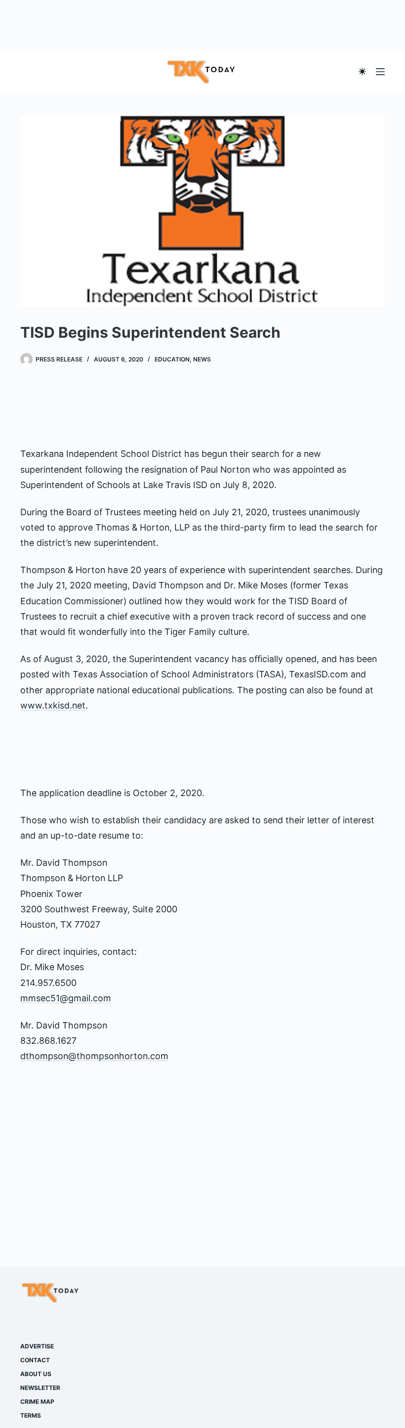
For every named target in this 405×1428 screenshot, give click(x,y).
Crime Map (37, 1401)
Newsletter (40, 1387)
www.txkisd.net (52, 705)
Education (172, 359)
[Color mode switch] (362, 71)
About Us (35, 1374)
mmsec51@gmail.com (65, 998)
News (202, 359)
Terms (30, 1415)
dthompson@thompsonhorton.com (94, 1056)
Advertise (37, 1346)
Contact (35, 1360)
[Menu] (380, 71)
